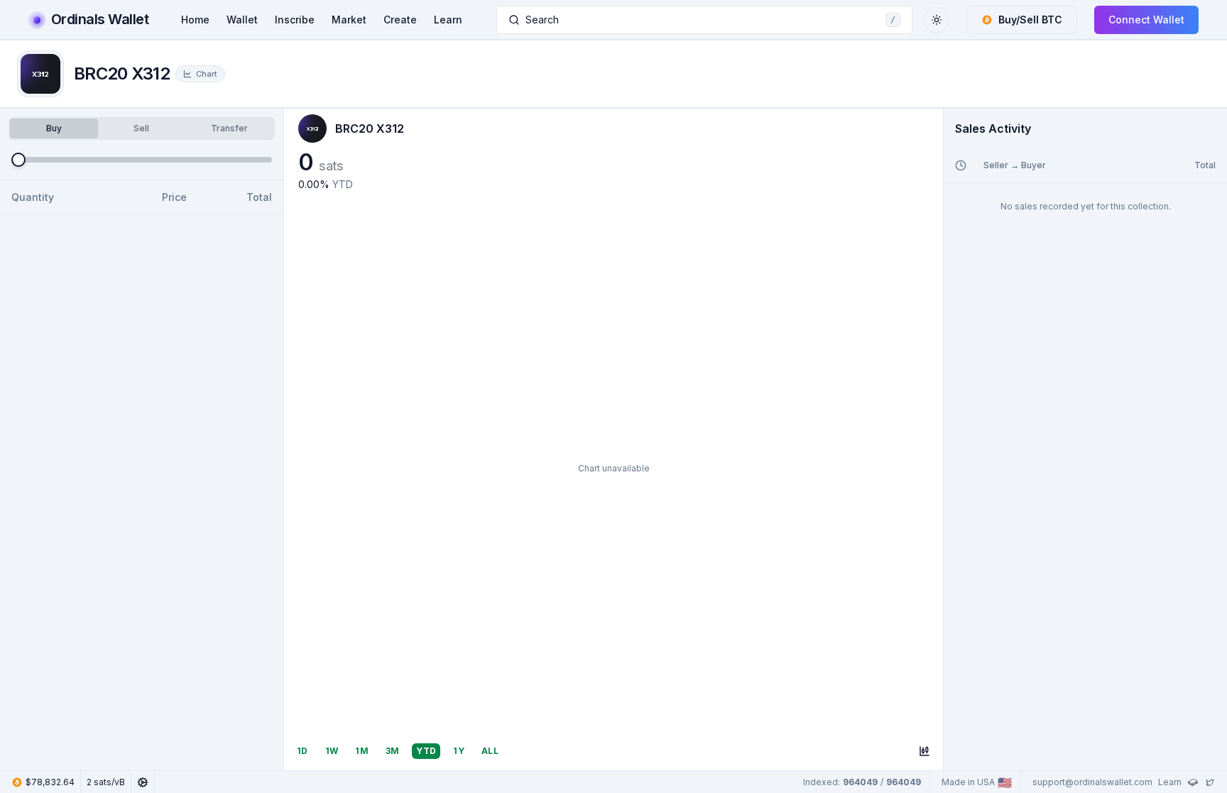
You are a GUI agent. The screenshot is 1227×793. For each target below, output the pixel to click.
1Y (458, 750)
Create (400, 19)
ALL (489, 750)
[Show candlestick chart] (924, 751)
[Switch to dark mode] (936, 20)
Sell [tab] (141, 128)
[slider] (18, 160)
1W (332, 750)
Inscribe (295, 19)
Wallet (242, 19)
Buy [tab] (54, 128)
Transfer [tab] (229, 128)
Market (349, 19)
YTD (426, 750)
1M (362, 750)
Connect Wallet (1146, 19)
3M (393, 750)
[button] (1021, 20)
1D (302, 750)
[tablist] (142, 128)
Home (195, 19)
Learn (448, 19)
